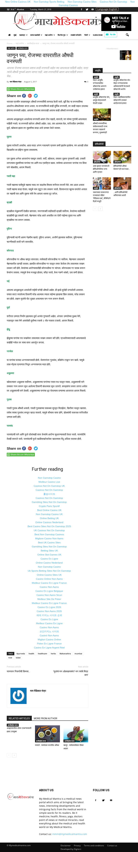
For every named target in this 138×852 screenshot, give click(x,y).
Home (9, 43)
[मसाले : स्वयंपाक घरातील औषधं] (47, 733)
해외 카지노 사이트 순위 (49, 615)
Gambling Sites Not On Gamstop (49, 502)
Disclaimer (66, 845)
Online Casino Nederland (49, 562)
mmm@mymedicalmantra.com (69, 834)
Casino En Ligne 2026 (49, 607)
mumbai (78, 653)
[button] (127, 35)
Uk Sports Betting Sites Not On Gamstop (49, 570)
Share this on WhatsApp (22, 89)
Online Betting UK (49, 518)
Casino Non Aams (49, 587)
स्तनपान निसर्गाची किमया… (18, 671)
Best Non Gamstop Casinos (49, 534)
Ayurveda (20, 653)
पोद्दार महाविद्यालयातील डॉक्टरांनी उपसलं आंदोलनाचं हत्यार (121, 100)
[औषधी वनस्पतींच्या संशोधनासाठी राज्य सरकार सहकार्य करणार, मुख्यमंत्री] (102, 114)
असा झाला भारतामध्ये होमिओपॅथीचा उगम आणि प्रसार (101, 169)
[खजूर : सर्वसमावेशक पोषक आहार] (75, 733)
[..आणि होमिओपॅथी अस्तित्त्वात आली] (122, 183)
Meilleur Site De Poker (49, 599)
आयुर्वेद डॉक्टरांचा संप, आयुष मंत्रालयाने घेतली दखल (101, 100)
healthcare (42, 653)
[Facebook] (81, 9)
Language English (107, 9)
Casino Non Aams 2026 (49, 611)
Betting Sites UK (49, 550)
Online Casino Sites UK (49, 574)
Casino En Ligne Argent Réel (49, 647)
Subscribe (98, 35)
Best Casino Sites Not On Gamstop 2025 (49, 526)
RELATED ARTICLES (19, 718)
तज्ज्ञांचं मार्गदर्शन (76, 35)
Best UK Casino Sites (49, 542)
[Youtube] (92, 9)
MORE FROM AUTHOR (45, 718)
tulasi (18, 657)
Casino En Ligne (49, 558)
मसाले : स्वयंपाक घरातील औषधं (47, 745)
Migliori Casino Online (49, 639)
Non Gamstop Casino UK (49, 514)
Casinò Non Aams (49, 635)
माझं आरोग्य (49, 35)
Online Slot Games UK (49, 554)
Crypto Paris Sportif (49, 506)
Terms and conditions (94, 845)
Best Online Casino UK (49, 510)
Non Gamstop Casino (49, 477)
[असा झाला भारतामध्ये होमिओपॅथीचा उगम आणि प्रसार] (102, 157)
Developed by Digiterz (71, 849)
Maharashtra (65, 653)
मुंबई (15, 35)
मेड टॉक (112, 34)
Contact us (112, 845)
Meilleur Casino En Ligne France (49, 583)
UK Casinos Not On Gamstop (49, 530)
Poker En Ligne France (49, 643)
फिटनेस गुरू (61, 35)
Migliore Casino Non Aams (49, 538)
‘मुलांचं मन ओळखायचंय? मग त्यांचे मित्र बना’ (70, 673)
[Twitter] (87, 9)
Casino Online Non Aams (49, 578)
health (31, 653)
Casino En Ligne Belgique (49, 591)
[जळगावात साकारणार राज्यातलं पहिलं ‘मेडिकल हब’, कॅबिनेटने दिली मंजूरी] (102, 183)
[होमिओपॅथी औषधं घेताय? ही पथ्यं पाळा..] (122, 157)
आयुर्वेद (96, 77)
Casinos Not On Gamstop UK (49, 486)
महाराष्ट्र (22, 35)
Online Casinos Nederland (49, 522)
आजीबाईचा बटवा (22, 48)
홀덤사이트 (49, 494)
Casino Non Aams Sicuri (49, 595)
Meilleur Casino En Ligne (49, 623)
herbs (53, 653)
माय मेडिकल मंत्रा (15, 81)
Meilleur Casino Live (49, 481)
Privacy (77, 845)
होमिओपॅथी (97, 162)
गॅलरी (86, 35)
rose (10, 657)
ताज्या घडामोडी (35, 35)
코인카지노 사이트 (49, 631)
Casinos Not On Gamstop (49, 490)
